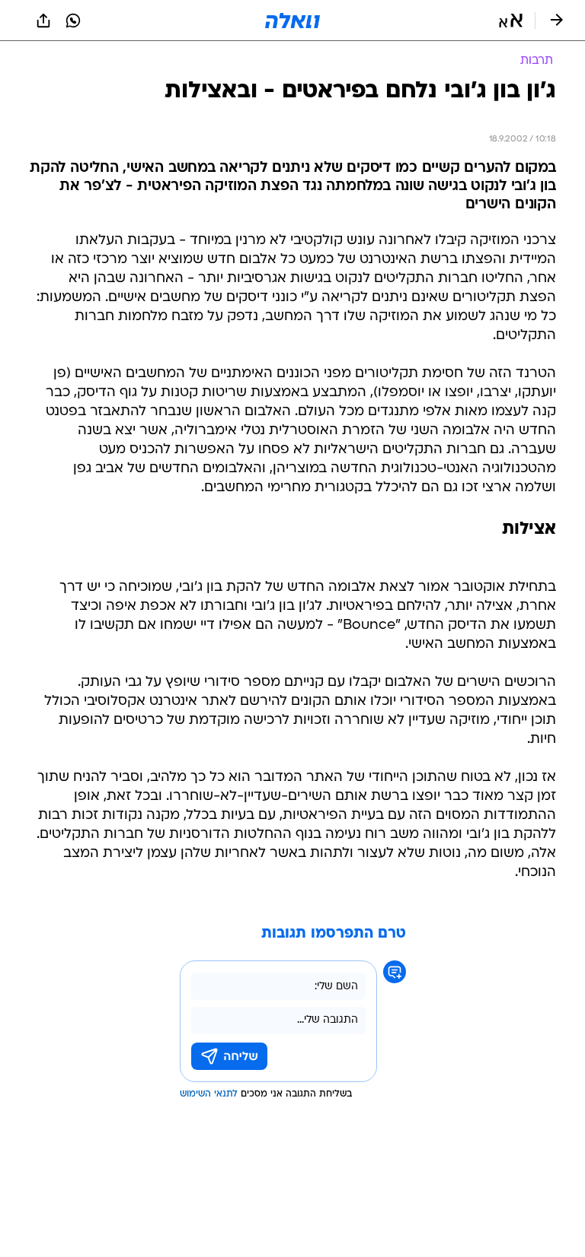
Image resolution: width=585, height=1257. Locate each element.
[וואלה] (292, 20)
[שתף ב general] (43, 20)
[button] (511, 20)
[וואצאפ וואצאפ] (73, 20)
